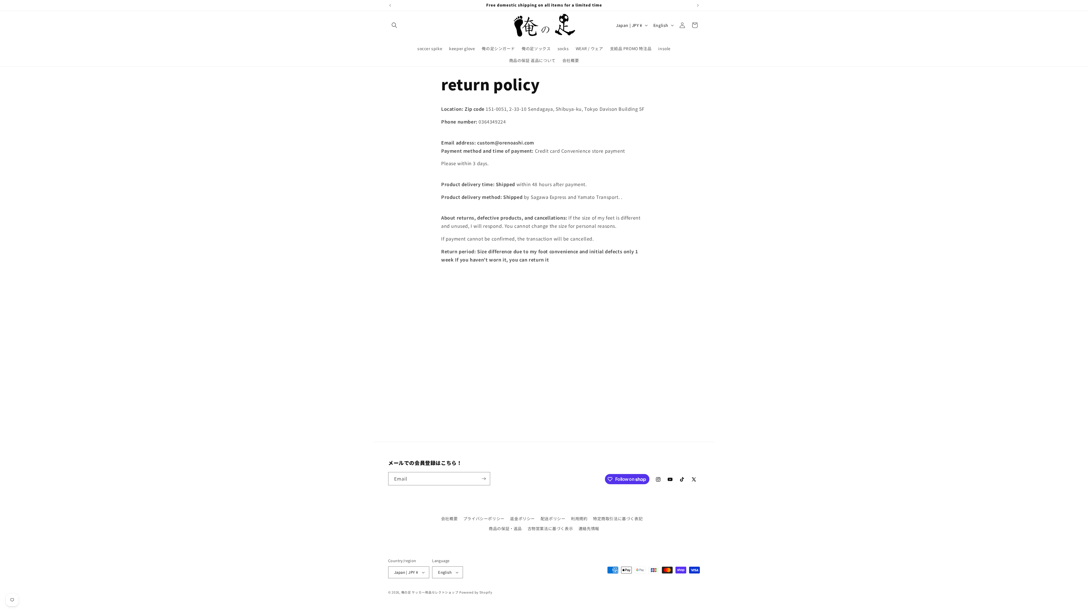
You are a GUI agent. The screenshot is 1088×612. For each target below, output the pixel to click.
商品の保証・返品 (505, 528)
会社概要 (449, 518)
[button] (394, 25)
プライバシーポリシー (484, 518)
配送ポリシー (553, 518)
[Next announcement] (698, 5)
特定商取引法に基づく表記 (618, 518)
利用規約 (579, 518)
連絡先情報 (589, 528)
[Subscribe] (483, 478)
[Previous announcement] (390, 5)
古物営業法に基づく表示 (550, 528)
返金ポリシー (522, 518)
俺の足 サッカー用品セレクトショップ (429, 592)
